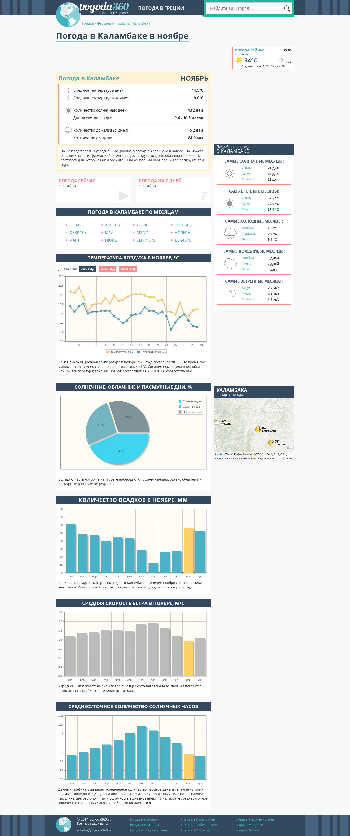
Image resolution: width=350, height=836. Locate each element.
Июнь (246, 209)
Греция (88, 23)
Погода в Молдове (248, 824)
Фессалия (105, 23)
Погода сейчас (249, 50)
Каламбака (141, 23)
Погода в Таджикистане (148, 830)
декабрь (183, 240)
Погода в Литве (246, 830)
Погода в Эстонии (195, 830)
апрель (112, 225)
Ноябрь (248, 257)
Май (245, 269)
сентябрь (145, 240)
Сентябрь (249, 179)
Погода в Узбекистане (199, 824)
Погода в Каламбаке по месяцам (133, 212)
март (74, 240)
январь (76, 225)
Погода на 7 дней (160, 181)
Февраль (249, 233)
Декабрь (248, 239)
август (143, 232)
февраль (78, 232)
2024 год (108, 269)
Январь (248, 227)
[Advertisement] (142, 58)
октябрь (183, 225)
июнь (111, 240)
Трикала (123, 23)
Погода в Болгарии (144, 819)
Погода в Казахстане (198, 819)
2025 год (87, 269)
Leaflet (219, 454)
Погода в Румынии (144, 824)
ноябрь (182, 232)
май (109, 232)
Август (247, 173)
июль (142, 225)
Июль (246, 167)
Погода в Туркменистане (253, 819)
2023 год (128, 269)
